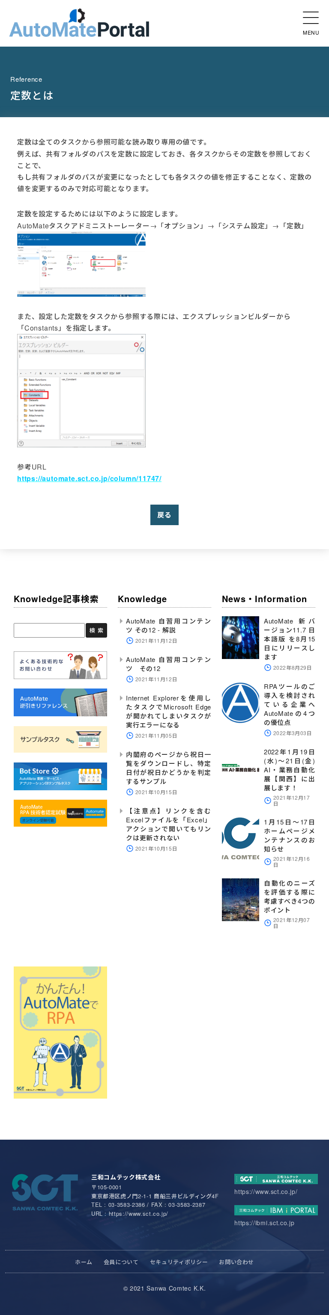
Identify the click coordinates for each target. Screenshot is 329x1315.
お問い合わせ (236, 1262)
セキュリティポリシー (179, 1262)
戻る (164, 515)
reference (26, 78)
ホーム (84, 1262)
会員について (121, 1262)
